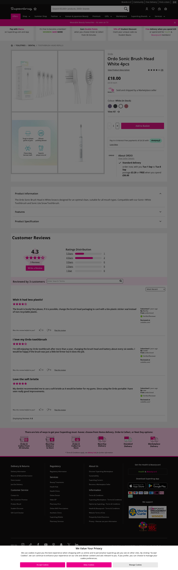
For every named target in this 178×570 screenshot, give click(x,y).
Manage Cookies (135, 565)
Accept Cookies (43, 565)
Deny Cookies (89, 565)
